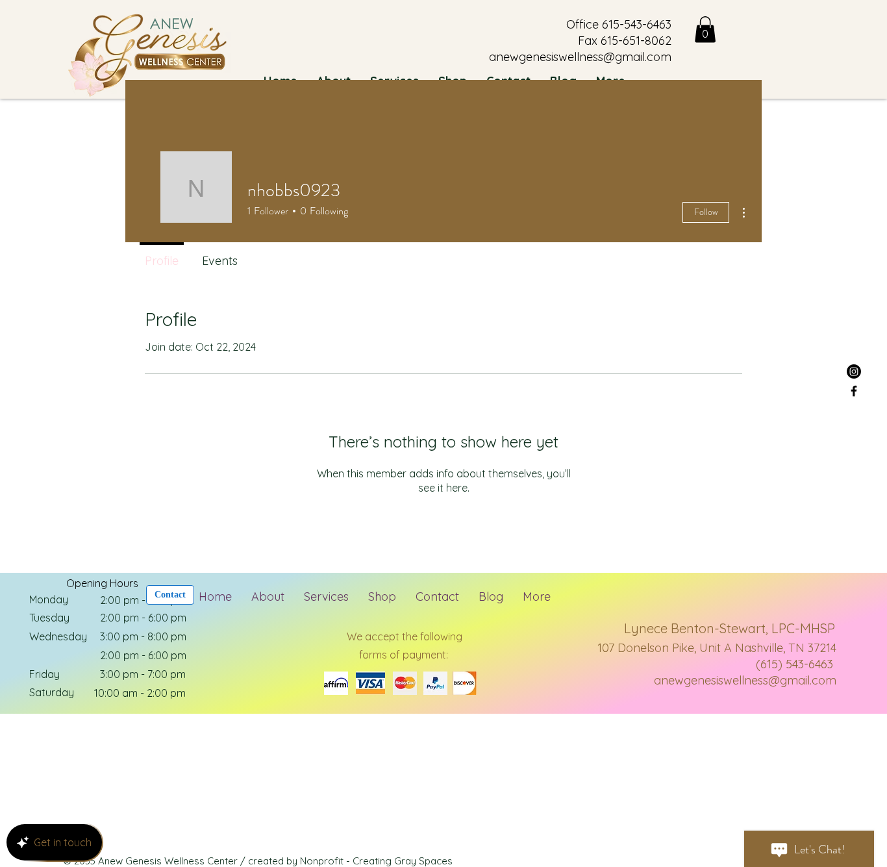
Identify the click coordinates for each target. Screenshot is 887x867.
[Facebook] (854, 391)
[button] (705, 29)
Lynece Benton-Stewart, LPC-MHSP (729, 628)
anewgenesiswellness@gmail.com (745, 680)
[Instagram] (854, 371)
